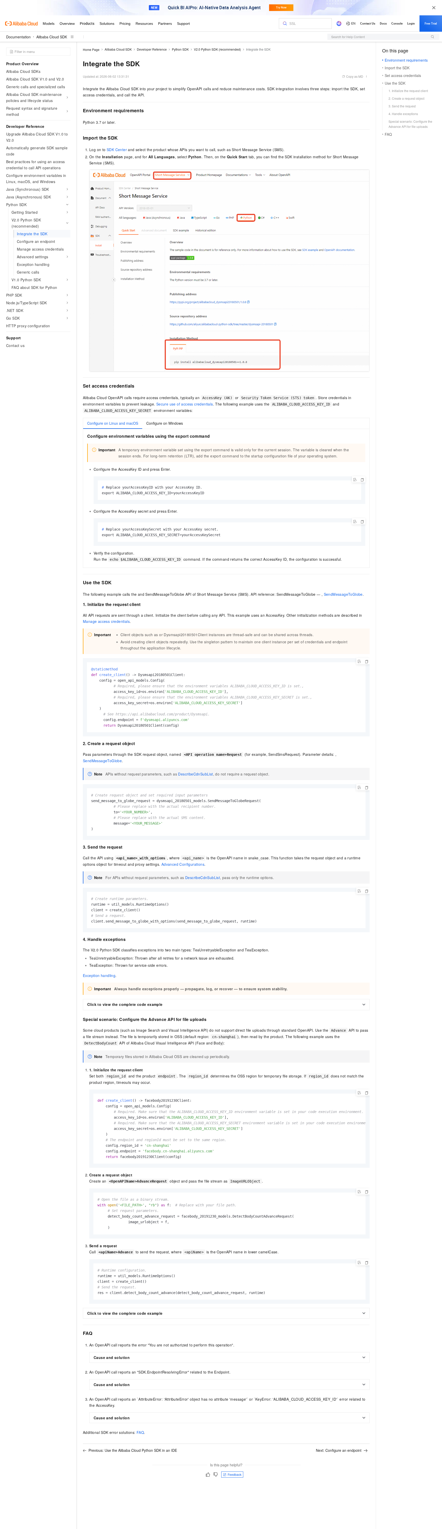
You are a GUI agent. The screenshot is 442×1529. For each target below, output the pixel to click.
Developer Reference (152, 49)
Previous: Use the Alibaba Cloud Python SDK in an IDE (133, 1450)
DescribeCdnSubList (195, 774)
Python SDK (180, 49)
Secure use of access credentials (184, 404)
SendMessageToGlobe (343, 594)
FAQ (140, 1432)
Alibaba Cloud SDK (51, 36)
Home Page (91, 49)
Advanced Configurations (182, 864)
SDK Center (117, 149)
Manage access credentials (106, 621)
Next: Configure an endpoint (338, 1450)
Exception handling (99, 975)
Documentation (18, 36)
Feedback (234, 1474)
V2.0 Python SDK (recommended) (217, 49)
